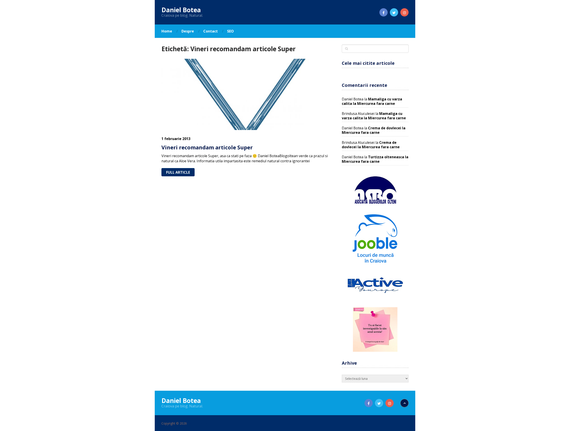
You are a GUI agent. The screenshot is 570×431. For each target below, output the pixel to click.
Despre (187, 31)
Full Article (178, 172)
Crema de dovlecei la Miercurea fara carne (373, 130)
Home (166, 31)
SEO (230, 31)
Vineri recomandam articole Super (207, 147)
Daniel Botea (181, 10)
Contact (210, 31)
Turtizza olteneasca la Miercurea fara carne (375, 159)
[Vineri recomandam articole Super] (247, 94)
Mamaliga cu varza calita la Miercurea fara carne (372, 101)
